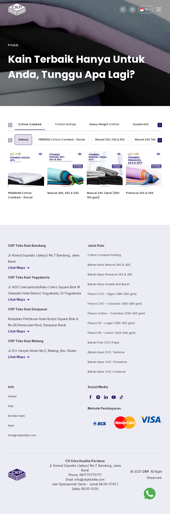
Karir (11, 425)
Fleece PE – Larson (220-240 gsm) (111, 332)
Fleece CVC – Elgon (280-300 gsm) (112, 294)
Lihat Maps (16, 267)
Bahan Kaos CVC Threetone (107, 362)
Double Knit (141, 124)
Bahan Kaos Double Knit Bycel (108, 284)
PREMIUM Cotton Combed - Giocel (62, 139)
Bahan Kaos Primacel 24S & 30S (110, 274)
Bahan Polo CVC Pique (103, 342)
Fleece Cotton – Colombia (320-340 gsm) (116, 313)
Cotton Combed (29, 124)
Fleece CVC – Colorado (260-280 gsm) (115, 303)
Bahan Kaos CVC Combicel (107, 371)
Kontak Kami (16, 415)
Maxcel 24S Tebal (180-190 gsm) (103, 195)
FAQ (11, 406)
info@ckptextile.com (22, 435)
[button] (160, 125)
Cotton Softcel (65, 124)
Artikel (12, 396)
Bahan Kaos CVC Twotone (106, 352)
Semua (23, 139)
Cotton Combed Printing (104, 255)
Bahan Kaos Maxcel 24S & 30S (109, 264)
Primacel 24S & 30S (139, 193)
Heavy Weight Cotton (104, 124)
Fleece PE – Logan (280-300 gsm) (111, 323)
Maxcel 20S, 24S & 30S (110, 139)
